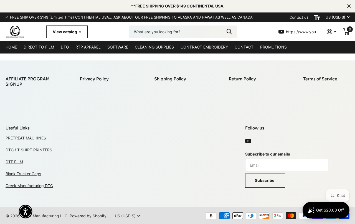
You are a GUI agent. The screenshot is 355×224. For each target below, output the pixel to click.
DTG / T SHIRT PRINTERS (29, 149)
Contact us (299, 17)
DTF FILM (14, 161)
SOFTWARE (117, 47)
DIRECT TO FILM (39, 47)
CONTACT (244, 47)
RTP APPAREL (88, 47)
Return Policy (242, 79)
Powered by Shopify (88, 215)
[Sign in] (331, 32)
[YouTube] (248, 141)
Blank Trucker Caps (23, 173)
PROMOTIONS (273, 47)
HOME (11, 47)
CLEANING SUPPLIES (154, 47)
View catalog (65, 31)
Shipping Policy (170, 79)
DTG (65, 47)
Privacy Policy (94, 79)
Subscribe (265, 180)
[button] (25, 211)
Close (349, 6)
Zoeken (229, 32)
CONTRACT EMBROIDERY (204, 47)
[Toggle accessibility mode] (317, 17)
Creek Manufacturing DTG (29, 185)
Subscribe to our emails (267, 154)
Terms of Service (320, 79)
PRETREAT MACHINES (26, 138)
